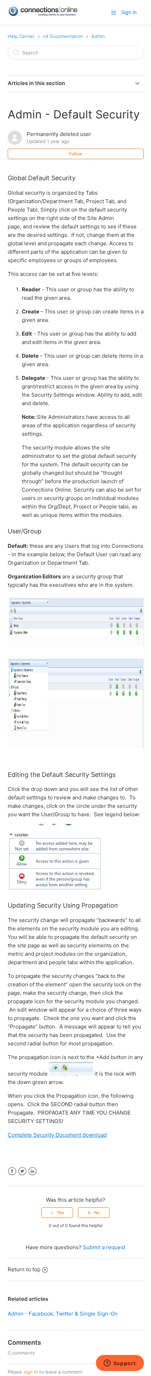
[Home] (43, 14)
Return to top (24, 1269)
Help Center (21, 36)
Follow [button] (75, 153)
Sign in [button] (129, 12)
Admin (98, 36)
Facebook (12, 1171)
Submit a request (104, 1247)
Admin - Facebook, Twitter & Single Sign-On (63, 1313)
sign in (31, 1372)
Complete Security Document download (57, 1134)
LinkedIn (32, 1171)
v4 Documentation (63, 36)
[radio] (57, 1212)
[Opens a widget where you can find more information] (120, 1363)
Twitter (22, 1171)
